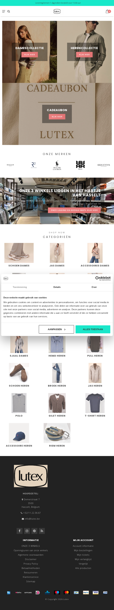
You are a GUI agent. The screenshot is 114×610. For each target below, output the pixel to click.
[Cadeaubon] (28, 592)
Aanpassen (55, 329)
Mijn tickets (83, 554)
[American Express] (8, 592)
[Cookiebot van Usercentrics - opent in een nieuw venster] (98, 278)
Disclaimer (31, 559)
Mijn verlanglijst (83, 559)
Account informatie (83, 546)
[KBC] (47, 592)
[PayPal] (86, 592)
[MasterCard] (66, 592)
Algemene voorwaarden (30, 554)
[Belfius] (18, 592)
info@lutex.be (32, 518)
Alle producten (83, 568)
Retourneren (31, 572)
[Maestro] (57, 592)
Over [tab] (94, 287)
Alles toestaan (93, 329)
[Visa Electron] (105, 592)
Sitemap (30, 581)
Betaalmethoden (31, 568)
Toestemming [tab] (20, 287)
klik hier (29, 54)
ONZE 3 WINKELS (31, 546)
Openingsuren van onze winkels (31, 550)
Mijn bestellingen (83, 550)
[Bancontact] (76, 592)
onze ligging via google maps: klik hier (74, 210)
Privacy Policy (31, 563)
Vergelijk (83, 563)
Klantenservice (31, 577)
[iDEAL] (37, 592)
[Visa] (95, 592)
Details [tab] (57, 287)
